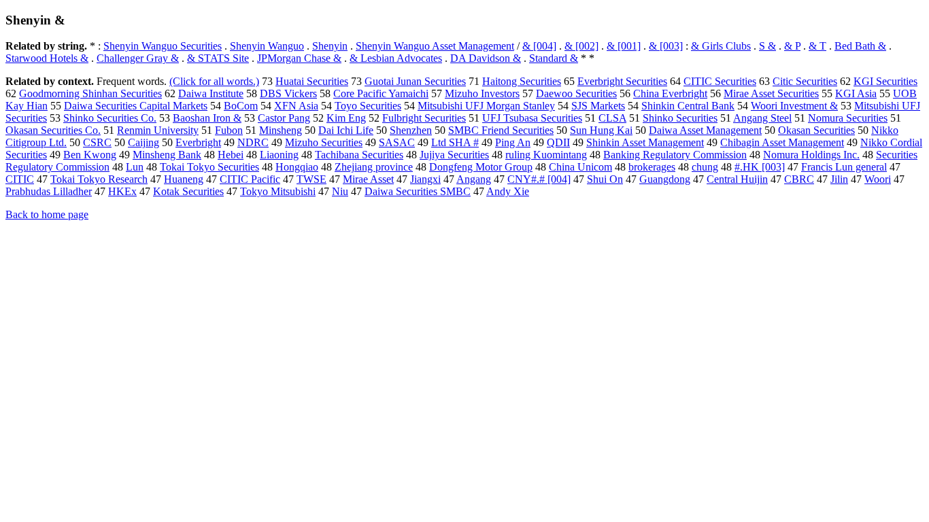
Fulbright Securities (424, 118)
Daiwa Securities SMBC (418, 191)
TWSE (311, 179)
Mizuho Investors (482, 93)
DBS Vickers (288, 93)
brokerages (651, 167)
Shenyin (330, 46)
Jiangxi (425, 179)
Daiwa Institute (210, 93)
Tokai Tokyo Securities (209, 167)
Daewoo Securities (576, 93)
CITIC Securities (719, 81)
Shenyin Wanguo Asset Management (435, 46)
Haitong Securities (521, 81)
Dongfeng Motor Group (481, 167)
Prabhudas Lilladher (48, 191)
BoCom (241, 105)
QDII (558, 142)
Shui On (605, 179)
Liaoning (279, 154)
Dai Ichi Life (345, 130)
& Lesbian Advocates (396, 58)
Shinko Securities (680, 118)
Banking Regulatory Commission (675, 154)
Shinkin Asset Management (645, 142)
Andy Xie (507, 191)
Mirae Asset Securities (771, 93)
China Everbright (670, 93)
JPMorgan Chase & (299, 58)
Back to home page (46, 214)
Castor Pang (284, 118)
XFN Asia (296, 105)
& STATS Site (218, 58)
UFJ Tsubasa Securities (532, 118)
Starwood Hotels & (46, 58)
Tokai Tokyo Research (99, 179)
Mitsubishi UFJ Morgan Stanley (486, 105)
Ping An (512, 142)
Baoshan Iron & (207, 118)
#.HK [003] (759, 167)
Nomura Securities (848, 118)
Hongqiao (296, 167)
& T (817, 46)
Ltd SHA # (455, 142)
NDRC (253, 142)
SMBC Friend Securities (501, 130)
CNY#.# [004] (539, 179)
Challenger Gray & (138, 58)
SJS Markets (598, 105)
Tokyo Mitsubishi (278, 191)
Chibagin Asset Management (782, 142)
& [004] (539, 46)
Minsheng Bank (167, 154)
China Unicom (580, 167)
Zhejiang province (374, 167)
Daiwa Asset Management (705, 130)
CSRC (97, 142)
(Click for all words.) (214, 81)
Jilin (839, 179)
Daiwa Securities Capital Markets (135, 105)
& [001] (624, 46)
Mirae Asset (368, 179)
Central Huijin (737, 179)
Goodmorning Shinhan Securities (90, 93)
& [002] (581, 46)
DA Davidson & (485, 58)
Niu (340, 191)
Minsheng (280, 130)
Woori (877, 179)
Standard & (553, 58)
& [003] (666, 46)
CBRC (799, 179)
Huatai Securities (311, 81)
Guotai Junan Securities (415, 81)
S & (767, 46)
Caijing (143, 142)
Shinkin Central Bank (687, 105)
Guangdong (664, 179)
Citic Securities (805, 81)
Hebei (230, 154)
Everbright (198, 142)
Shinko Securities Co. (109, 118)
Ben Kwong (89, 154)
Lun (134, 167)
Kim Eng (346, 118)
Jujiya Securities (454, 154)
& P (792, 46)
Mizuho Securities (323, 142)
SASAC (397, 142)
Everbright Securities (622, 81)
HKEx (122, 191)
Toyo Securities (368, 105)
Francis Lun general (844, 167)
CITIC (19, 179)
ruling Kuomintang (546, 154)
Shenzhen (411, 130)
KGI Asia (856, 93)
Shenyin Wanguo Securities (162, 46)
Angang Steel (762, 118)
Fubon (229, 130)
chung (705, 167)
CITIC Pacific (250, 179)
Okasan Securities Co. (53, 130)
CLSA (612, 118)
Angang (473, 179)
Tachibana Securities (359, 154)
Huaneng (183, 179)
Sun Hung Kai (601, 130)
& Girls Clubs (721, 46)
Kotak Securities (188, 191)
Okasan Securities (816, 130)
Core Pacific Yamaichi (380, 93)
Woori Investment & (794, 105)
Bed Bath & (860, 46)
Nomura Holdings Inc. (811, 154)
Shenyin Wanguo (267, 46)
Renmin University (158, 130)
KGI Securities (885, 81)
